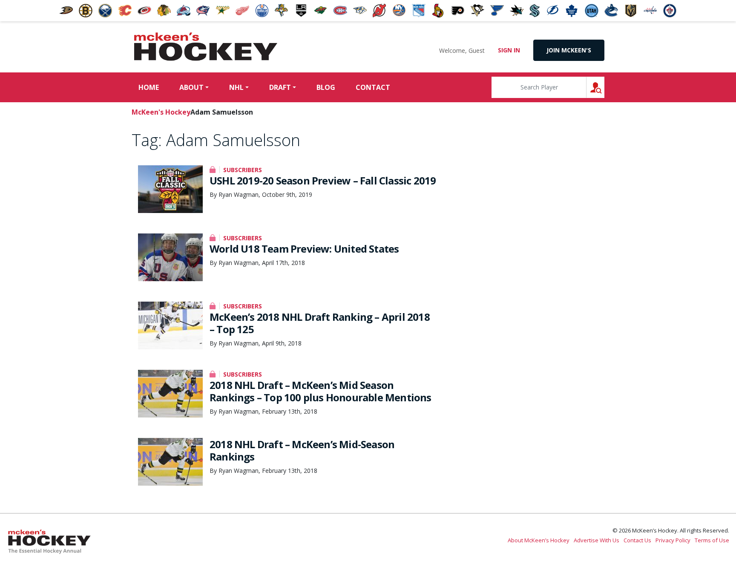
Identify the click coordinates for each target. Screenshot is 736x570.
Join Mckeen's (568, 50)
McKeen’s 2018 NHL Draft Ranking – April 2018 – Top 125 (320, 323)
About (191, 87)
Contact (373, 87)
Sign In (509, 50)
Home (148, 87)
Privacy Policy (673, 540)
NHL (236, 87)
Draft (280, 87)
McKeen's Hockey (206, 47)
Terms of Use (712, 540)
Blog (325, 87)
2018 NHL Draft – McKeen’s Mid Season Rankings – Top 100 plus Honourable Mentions (320, 391)
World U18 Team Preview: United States (304, 249)
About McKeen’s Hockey (538, 540)
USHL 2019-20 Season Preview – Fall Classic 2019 (323, 180)
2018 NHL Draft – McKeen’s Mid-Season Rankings (302, 450)
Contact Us (637, 540)
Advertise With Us (596, 540)
